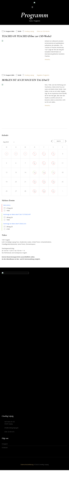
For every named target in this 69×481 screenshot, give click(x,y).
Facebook (5, 447)
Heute (59, 141)
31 (25, 154)
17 (53, 173)
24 (53, 182)
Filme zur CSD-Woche (43, 31)
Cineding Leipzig (29, 31)
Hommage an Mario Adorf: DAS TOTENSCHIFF (17, 214)
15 (34, 173)
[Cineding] (34, 3)
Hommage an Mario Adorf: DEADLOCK (14, 224)
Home (31, 21)
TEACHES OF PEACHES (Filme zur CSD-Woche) (26, 36)
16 (44, 173)
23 (44, 182)
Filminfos (47, 59)
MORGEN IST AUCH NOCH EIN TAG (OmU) (25, 80)
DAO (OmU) (6, 205)
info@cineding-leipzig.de (11, 428)
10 (53, 163)
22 (34, 182)
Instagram (5, 444)
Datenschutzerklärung (27, 464)
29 (6, 154)
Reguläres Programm (43, 75)
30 (16, 154)
